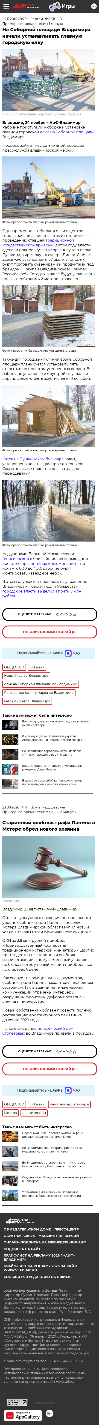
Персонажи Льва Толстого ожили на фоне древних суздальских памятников (52, 1134)
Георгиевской (15, 559)
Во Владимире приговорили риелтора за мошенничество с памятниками (52, 1149)
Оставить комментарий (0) (50, 632)
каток (47, 250)
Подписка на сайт (22, 1249)
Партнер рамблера (43, 1402)
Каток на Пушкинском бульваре (33, 459)
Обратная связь (19, 1236)
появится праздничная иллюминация (39, 563)
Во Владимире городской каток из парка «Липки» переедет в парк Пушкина (52, 752)
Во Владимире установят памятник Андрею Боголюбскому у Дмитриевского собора (53, 1164)
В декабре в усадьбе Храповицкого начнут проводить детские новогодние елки (53, 782)
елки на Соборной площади (66, 132)
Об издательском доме (27, 1229)
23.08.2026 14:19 (14, 807)
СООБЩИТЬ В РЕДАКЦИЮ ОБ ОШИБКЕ (38, 1277)
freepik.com (12, 901)
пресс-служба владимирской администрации (41, 114)
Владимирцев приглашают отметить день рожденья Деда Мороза (52, 767)
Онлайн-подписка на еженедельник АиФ (45, 1242)
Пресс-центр (66, 1229)
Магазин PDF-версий (58, 1236)
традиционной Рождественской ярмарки (38, 242)
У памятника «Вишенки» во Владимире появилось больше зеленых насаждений (51, 1193)
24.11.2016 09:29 (14, 19)
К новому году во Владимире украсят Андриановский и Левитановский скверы (52, 738)
